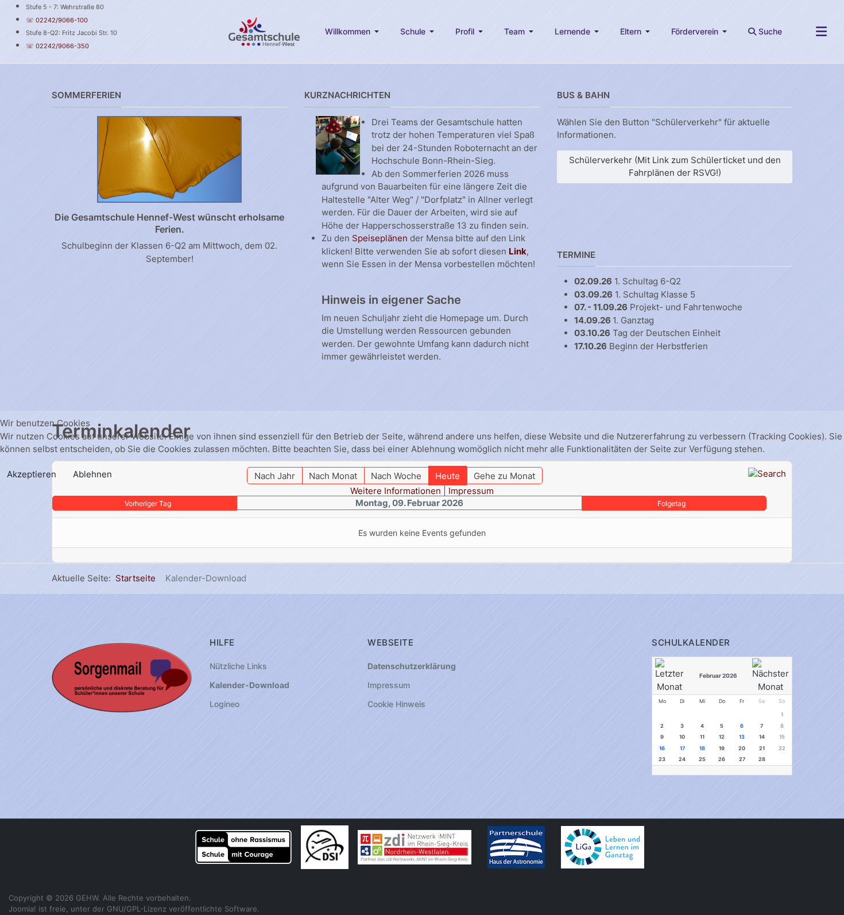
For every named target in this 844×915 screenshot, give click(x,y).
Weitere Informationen (395, 490)
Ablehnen (92, 474)
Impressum (471, 490)
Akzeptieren (31, 474)
